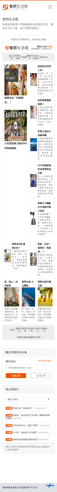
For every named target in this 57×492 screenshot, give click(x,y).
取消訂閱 (32, 329)
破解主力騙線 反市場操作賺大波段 (44, 207)
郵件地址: (11, 361)
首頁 (12, 330)
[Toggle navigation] (50, 7)
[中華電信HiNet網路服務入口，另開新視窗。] (50, 485)
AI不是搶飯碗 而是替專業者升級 (44, 169)
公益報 (24, 57)
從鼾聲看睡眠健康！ (44, 102)
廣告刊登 (25, 329)
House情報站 (36, 57)
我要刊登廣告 (46, 360)
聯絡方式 (45, 329)
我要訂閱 (16, 375)
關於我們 (19, 329)
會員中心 (38, 329)
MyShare (44, 57)
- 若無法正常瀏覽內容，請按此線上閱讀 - (28, 39)
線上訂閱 (12, 57)
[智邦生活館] (15, 7)
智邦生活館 (18, 57)
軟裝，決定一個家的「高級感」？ (44, 248)
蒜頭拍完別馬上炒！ (44, 68)
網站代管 (30, 57)
